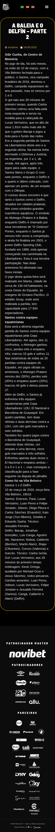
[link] (9, 6)
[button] (47, 7)
